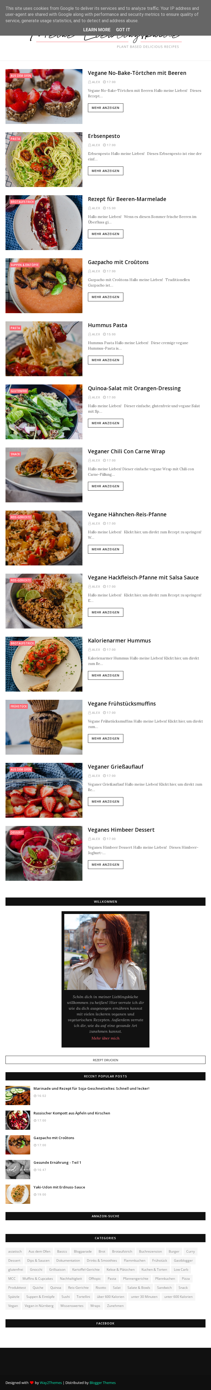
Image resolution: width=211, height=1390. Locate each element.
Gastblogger (183, 1260)
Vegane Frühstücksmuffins (122, 703)
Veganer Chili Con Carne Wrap (126, 451)
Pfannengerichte (135, 1278)
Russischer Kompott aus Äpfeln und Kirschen (72, 1113)
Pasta (112, 1278)
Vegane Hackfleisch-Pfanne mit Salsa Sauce (143, 577)
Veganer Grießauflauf (115, 766)
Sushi (66, 1296)
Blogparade (83, 1251)
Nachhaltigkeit (71, 1278)
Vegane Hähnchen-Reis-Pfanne (127, 514)
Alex (96, 82)
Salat (117, 1287)
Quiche (38, 1287)
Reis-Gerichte (78, 1287)
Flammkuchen (134, 1260)
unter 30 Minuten (144, 1296)
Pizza (186, 1278)
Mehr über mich (105, 1038)
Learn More (96, 29)
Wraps (95, 1305)
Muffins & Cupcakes (38, 1278)
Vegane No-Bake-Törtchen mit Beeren (137, 73)
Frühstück (159, 1260)
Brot (102, 1251)
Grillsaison (57, 1269)
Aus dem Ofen (39, 1251)
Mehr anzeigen (106, 108)
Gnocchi (36, 1269)
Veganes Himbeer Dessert (121, 829)
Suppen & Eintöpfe (40, 1296)
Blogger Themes (103, 1382)
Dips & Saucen (38, 1260)
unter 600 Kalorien (178, 1296)
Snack (183, 1287)
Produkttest (17, 1287)
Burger (174, 1251)
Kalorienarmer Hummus (119, 640)
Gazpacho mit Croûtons (118, 262)
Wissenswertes (72, 1305)
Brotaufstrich (122, 1251)
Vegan (13, 1305)
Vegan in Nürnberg (39, 1305)
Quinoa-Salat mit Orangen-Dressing (134, 388)
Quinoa (55, 1287)
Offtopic (95, 1278)
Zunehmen (115, 1305)
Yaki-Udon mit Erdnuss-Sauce (59, 1187)
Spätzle (14, 1296)
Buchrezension (150, 1251)
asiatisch (15, 1251)
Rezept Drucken (105, 1060)
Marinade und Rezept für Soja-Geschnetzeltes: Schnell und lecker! (91, 1088)
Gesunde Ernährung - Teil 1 (57, 1162)
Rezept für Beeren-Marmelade (127, 199)
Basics (62, 1251)
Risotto (101, 1287)
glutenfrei (15, 1269)
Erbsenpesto (104, 136)
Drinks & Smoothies (102, 1260)
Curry (190, 1251)
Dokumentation (68, 1260)
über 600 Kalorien (110, 1296)
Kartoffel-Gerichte (86, 1269)
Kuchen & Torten (154, 1269)
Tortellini (83, 1296)
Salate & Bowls (138, 1287)
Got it (123, 29)
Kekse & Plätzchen (121, 1269)
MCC (12, 1278)
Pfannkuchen (165, 1278)
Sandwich (164, 1287)
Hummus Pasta (107, 325)
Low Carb (181, 1269)
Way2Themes (51, 1382)
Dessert (14, 1260)
